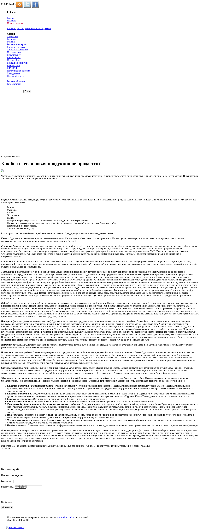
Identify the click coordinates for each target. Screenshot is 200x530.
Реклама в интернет (17, 44)
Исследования (14, 52)
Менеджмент (13, 73)
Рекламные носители (17, 63)
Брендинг (12, 39)
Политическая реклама (18, 70)
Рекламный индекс (16, 81)
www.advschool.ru (66, 517)
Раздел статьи (14, 84)
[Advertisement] (18, 124)
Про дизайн (13, 60)
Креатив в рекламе (16, 47)
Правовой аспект (15, 76)
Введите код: (8, 486)
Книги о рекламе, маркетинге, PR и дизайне (29, 28)
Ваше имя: (7, 481)
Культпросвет (13, 55)
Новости (11, 20)
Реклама (11, 41)
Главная (11, 18)
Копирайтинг (13, 57)
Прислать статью (15, 23)
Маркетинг (12, 36)
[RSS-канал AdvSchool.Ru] (20, 4)
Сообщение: (7, 502)
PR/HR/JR (12, 68)
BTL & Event (13, 65)
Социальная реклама (17, 49)
